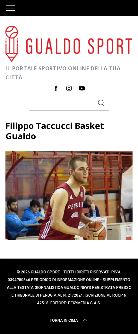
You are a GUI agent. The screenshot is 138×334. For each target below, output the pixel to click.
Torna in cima (64, 320)
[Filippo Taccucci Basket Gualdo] (69, 238)
